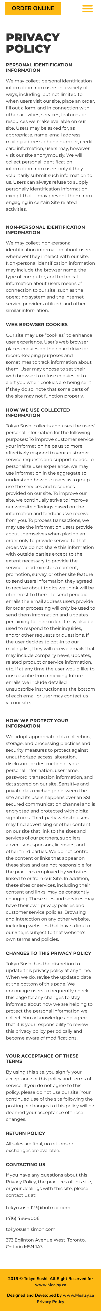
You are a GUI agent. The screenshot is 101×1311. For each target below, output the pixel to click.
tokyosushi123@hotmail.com (38, 1207)
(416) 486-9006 (23, 1218)
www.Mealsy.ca (50, 1285)
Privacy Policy (50, 1302)
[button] (87, 8)
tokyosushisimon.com (31, 1229)
